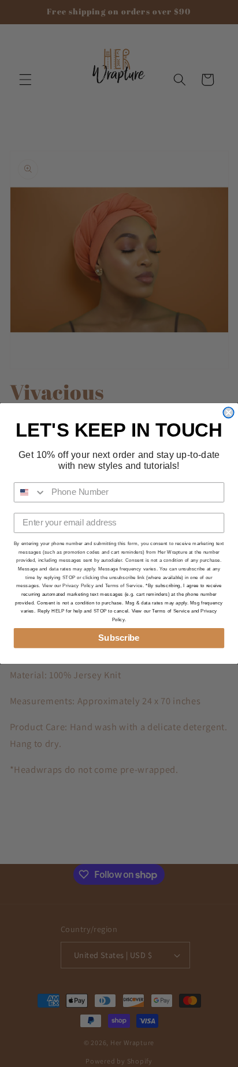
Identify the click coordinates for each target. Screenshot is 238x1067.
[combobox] (30, 492)
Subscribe (118, 638)
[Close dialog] (228, 412)
